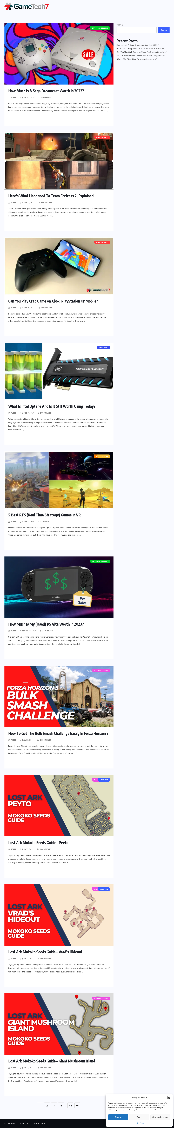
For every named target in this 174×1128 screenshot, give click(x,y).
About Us (24, 1123)
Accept (118, 1117)
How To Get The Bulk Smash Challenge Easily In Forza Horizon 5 (58, 733)
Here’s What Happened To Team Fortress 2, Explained (51, 195)
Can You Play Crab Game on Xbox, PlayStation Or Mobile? (53, 301)
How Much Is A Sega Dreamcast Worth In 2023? (46, 90)
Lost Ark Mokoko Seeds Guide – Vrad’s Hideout (45, 951)
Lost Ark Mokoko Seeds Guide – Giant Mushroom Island (51, 1061)
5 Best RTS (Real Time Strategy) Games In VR (44, 514)
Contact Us (9, 1123)
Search (120, 25)
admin (14, 97)
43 (70, 1105)
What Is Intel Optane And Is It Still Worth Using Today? (52, 406)
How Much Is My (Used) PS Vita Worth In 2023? (46, 624)
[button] (169, 1097)
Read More (19, 119)
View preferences (160, 1117)
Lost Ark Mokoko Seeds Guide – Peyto (38, 842)
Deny (139, 1117)
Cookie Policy (139, 1123)
